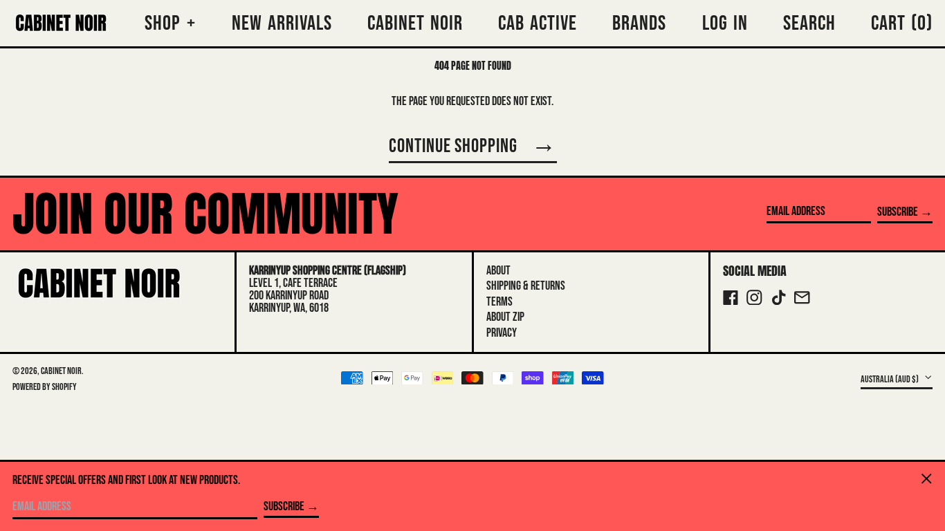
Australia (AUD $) (890, 378)
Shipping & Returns (525, 286)
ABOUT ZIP (505, 317)
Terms (499, 302)
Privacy (501, 333)
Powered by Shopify (44, 387)
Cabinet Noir (61, 371)
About (498, 270)
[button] (902, 23)
